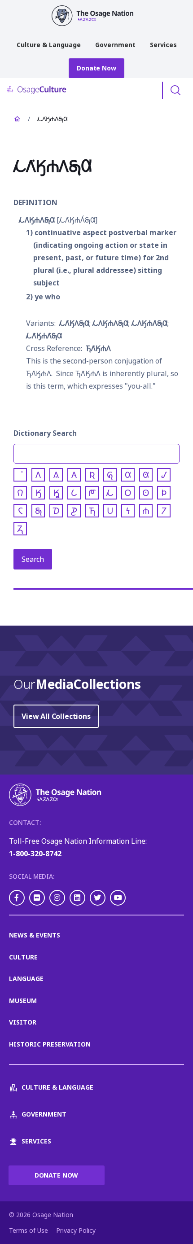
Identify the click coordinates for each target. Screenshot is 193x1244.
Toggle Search (175, 90)
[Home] (96, 15)
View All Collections (56, 716)
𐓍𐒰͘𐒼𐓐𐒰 (98, 348)
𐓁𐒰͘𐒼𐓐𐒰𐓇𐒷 (37, 220)
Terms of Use (28, 1230)
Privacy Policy (76, 1230)
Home (17, 119)
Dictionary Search (45, 433)
